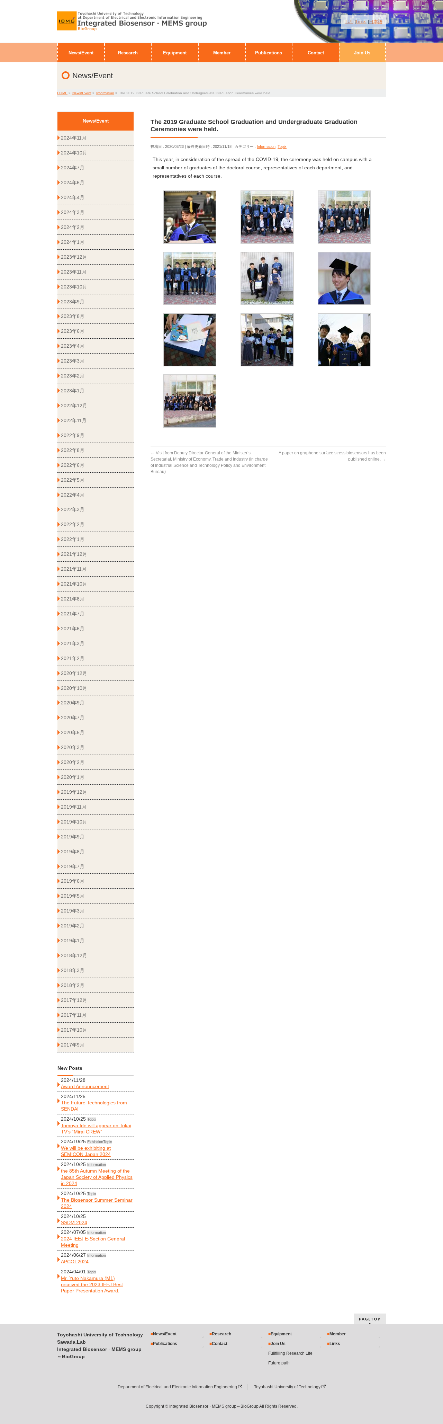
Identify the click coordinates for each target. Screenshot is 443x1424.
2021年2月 (72, 658)
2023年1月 (72, 390)
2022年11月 (74, 420)
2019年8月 (72, 851)
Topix (282, 146)
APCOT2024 (75, 1261)
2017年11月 (74, 1015)
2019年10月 (74, 822)
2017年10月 (74, 1030)
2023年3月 (72, 361)
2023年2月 (72, 376)
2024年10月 (74, 152)
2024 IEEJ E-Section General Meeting (93, 1242)
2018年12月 (74, 955)
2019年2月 (72, 925)
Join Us (278, 1343)
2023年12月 (74, 257)
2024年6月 (72, 182)
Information (266, 146)
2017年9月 (72, 1045)
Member (337, 1334)
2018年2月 (72, 985)
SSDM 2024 (74, 1222)
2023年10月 (74, 287)
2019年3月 (72, 911)
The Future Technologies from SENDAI (94, 1106)
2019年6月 (72, 881)
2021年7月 (72, 613)
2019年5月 (72, 896)
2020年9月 (72, 702)
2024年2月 (72, 227)
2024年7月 (72, 167)
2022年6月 (72, 465)
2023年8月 (72, 316)
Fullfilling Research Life (290, 1353)
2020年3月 (72, 747)
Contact (219, 1343)
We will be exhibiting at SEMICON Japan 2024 (86, 1151)
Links (361, 21)
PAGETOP (370, 1319)
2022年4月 (72, 495)
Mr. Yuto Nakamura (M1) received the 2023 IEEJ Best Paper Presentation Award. (92, 1284)
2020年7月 (72, 717)
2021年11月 (74, 569)
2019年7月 (72, 866)
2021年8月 (72, 599)
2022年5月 (72, 480)
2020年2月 (72, 762)
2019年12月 (74, 792)
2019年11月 (74, 807)
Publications (165, 1343)
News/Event (165, 1334)
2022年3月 (72, 509)
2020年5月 (72, 732)
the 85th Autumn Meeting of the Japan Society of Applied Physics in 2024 (97, 1177)
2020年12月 (74, 673)
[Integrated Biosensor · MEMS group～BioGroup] (132, 24)
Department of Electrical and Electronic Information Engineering (178, 1387)
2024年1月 (72, 242)
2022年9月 (72, 435)
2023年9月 (72, 301)
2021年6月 (72, 628)
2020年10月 (74, 688)
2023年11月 (74, 272)
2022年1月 (72, 539)
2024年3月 (72, 212)
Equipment (281, 1334)
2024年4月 (72, 197)
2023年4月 (72, 346)
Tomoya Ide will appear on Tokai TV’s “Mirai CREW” (96, 1128)
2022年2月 (72, 524)
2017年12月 (74, 1000)
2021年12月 (74, 554)
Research (221, 1334)
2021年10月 (74, 584)
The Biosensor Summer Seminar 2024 (97, 1203)
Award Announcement (85, 1086)
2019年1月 (72, 940)
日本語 (375, 21)
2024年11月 (74, 138)
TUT (349, 21)
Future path (279, 1363)
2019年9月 (72, 836)
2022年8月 (72, 450)
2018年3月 (72, 970)
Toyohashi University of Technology (288, 1387)
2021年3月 (72, 643)
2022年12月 (74, 405)
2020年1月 (72, 777)
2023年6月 (72, 331)
